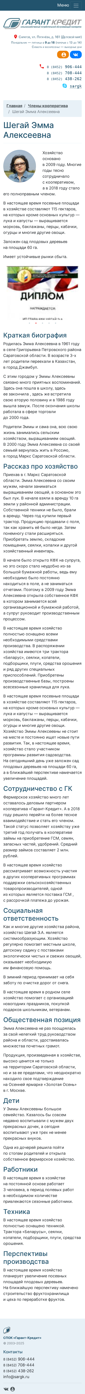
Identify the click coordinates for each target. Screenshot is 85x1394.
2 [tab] (36, 323)
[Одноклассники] (63, 54)
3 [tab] (42, 323)
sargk (76, 86)
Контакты (12, 1351)
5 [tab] (55, 323)
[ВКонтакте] (76, 54)
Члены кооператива (48, 105)
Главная (14, 105)
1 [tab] (29, 323)
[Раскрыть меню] (76, 6)
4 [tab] (49, 323)
